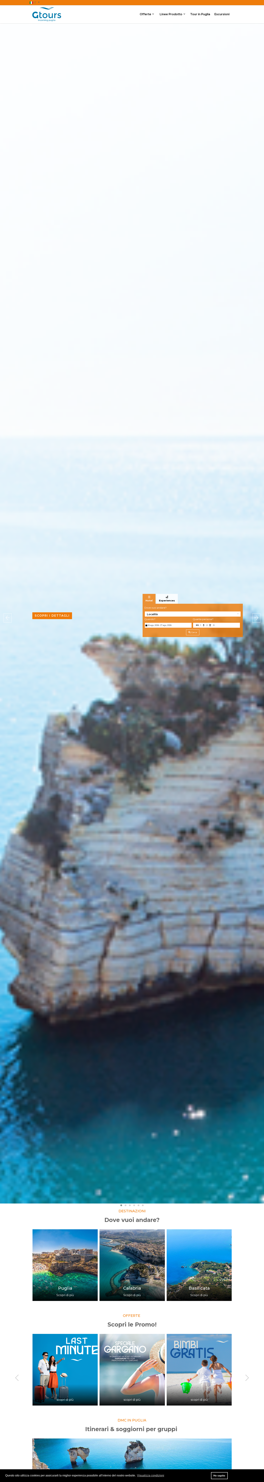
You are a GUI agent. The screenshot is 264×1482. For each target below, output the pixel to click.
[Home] (46, 14)
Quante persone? (203, 619)
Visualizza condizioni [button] (150, 1475)
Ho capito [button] (219, 1475)
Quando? (149, 619)
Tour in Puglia (200, 14)
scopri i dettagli (52, 615)
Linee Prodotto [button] (171, 14)
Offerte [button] (146, 14)
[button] (35, 2)
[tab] (149, 599)
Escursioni (222, 14)
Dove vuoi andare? (155, 607)
